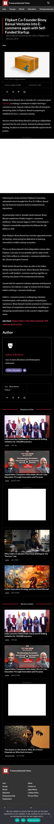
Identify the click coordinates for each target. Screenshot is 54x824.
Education (9, 756)
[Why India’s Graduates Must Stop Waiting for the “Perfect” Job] (27, 541)
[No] (51, 816)
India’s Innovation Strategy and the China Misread (27, 589)
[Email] (24, 370)
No (23, 820)
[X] (12, 91)
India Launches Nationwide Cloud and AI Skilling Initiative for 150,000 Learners (26, 440)
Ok (17, 820)
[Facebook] (7, 91)
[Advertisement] (27, 166)
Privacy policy (33, 820)
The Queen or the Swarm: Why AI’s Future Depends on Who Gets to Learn (24, 750)
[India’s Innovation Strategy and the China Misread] (27, 576)
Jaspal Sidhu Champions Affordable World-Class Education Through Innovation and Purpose (26, 475)
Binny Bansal (14, 387)
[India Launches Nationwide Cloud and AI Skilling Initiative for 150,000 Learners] (27, 426)
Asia (4, 45)
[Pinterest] (18, 91)
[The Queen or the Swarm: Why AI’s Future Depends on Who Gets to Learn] (27, 737)
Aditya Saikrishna (14, 354)
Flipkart (6, 103)
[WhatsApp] (24, 91)
